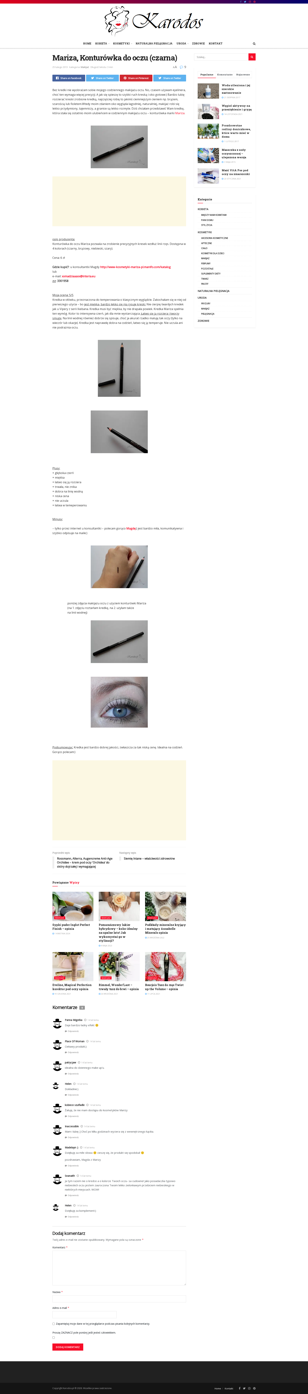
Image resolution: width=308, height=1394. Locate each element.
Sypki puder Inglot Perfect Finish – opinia (71, 927)
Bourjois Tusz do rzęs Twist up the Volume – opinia (164, 987)
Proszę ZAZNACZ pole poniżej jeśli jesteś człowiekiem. (84, 1332)
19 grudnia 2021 (62, 993)
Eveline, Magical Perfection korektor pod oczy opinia (71, 987)
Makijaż (85, 67)
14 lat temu (93, 1020)
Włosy (204, 283)
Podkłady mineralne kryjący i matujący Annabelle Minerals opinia (165, 929)
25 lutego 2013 (60, 67)
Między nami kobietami (214, 214)
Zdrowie (198, 43)
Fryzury (205, 303)
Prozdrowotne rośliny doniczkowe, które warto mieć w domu (236, 131)
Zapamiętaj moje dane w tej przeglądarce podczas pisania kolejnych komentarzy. (103, 1323)
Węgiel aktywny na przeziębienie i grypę (237, 107)
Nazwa (57, 1292)
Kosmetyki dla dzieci (212, 253)
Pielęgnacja (207, 313)
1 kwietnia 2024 (62, 933)
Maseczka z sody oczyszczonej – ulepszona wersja (234, 153)
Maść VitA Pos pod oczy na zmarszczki (236, 172)
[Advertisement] (119, 201)
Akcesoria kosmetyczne (214, 238)
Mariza (179, 113)
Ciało (204, 248)
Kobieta (101, 43)
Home (87, 43)
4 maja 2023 (106, 945)
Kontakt (215, 43)
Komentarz (60, 1247)
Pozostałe (207, 268)
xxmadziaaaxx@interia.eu (78, 276)
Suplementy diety (210, 273)
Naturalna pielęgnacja (154, 43)
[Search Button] (252, 56)
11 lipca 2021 (153, 993)
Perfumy (206, 263)
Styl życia (206, 225)
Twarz (205, 278)
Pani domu (207, 220)
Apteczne (206, 243)
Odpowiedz (73, 1031)
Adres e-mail (60, 1308)
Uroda (181, 43)
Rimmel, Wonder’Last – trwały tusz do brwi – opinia (119, 987)
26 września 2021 (109, 993)
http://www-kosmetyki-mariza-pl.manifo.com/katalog (135, 267)
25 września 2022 (155, 937)
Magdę (131, 528)
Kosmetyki (121, 43)
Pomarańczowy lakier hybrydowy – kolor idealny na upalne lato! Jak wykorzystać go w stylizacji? (118, 933)
